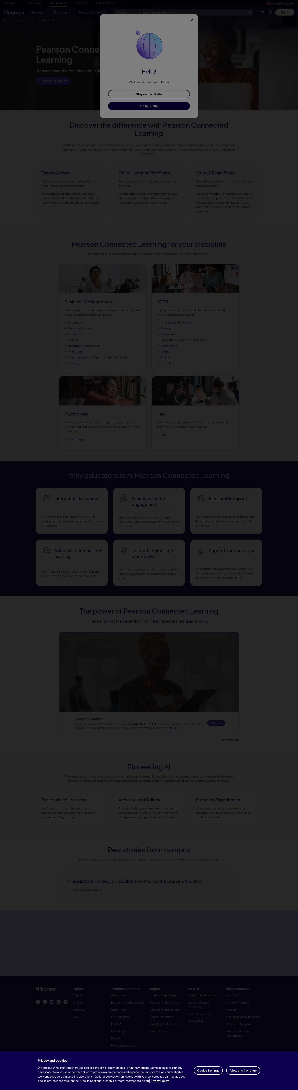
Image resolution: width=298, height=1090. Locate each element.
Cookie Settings (208, 1070)
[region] (149, 1070)
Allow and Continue (243, 1070)
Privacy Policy (159, 1081)
